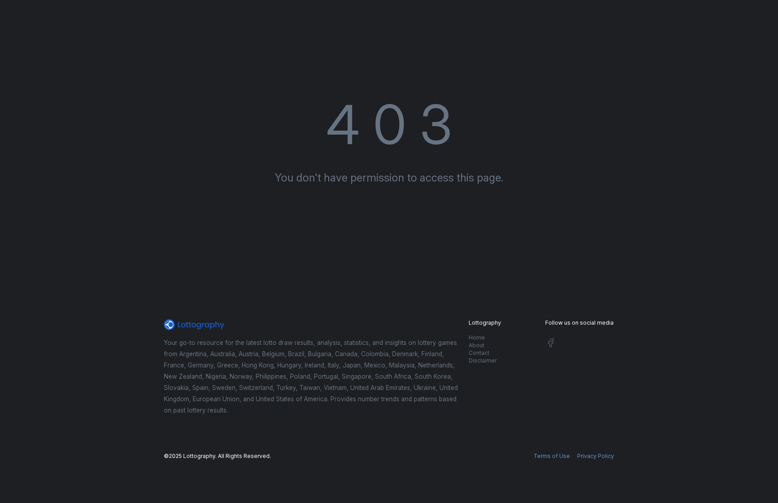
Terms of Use (552, 456)
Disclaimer (483, 360)
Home (477, 337)
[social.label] (550, 344)
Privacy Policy (595, 456)
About (476, 345)
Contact (479, 352)
